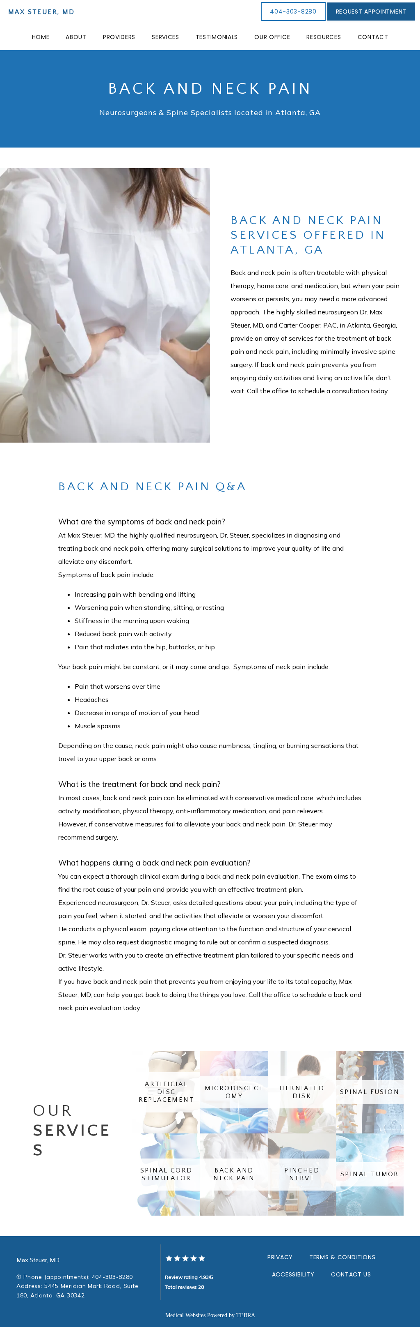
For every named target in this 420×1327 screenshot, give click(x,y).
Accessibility (293, 1274)
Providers (119, 37)
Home (41, 37)
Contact (373, 37)
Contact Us (351, 1274)
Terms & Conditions (342, 1257)
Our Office (272, 37)
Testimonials (217, 37)
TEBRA (245, 1315)
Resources (323, 37)
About (76, 37)
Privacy (280, 1257)
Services (165, 37)
